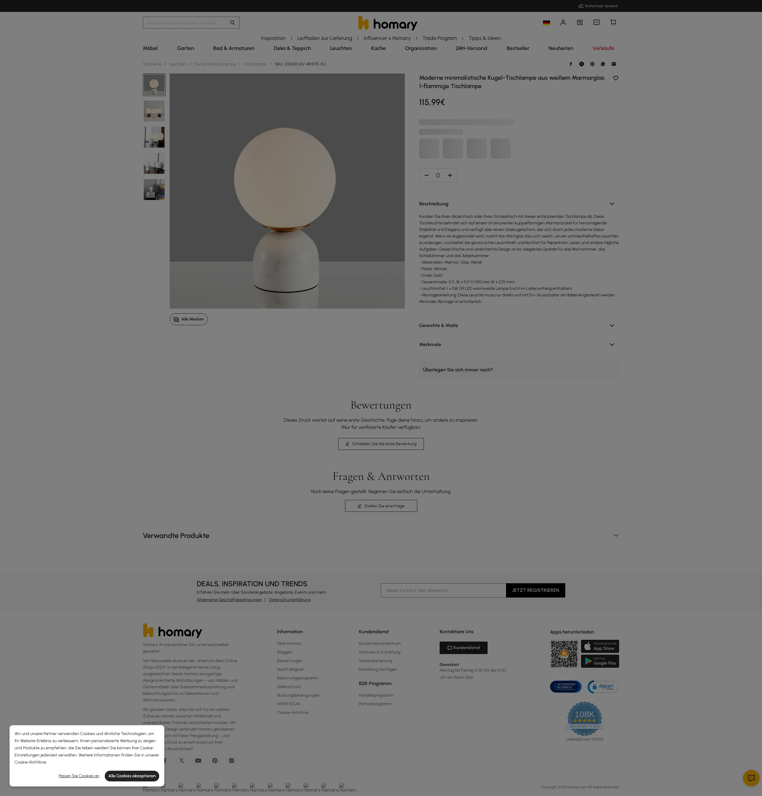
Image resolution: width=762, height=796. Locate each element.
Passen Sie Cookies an (79, 775)
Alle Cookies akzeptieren (132, 775)
